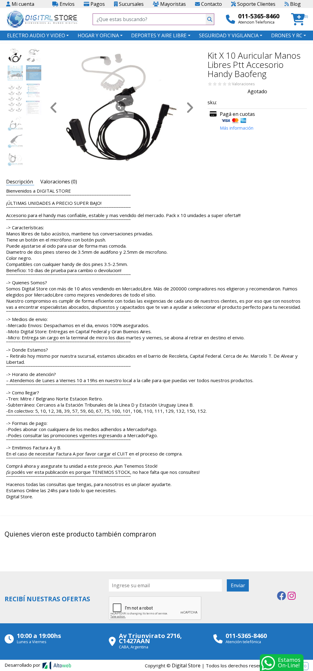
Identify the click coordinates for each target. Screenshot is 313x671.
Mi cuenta (22, 4)
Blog (295, 4)
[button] (299, 19)
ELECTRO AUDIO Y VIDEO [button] (36, 35)
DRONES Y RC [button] (286, 35)
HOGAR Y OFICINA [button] (98, 35)
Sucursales (131, 4)
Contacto (211, 4)
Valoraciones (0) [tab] (58, 181)
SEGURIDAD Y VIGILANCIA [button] (229, 35)
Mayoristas (172, 4)
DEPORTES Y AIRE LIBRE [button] (158, 35)
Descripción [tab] (20, 181)
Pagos (97, 4)
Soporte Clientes (255, 4)
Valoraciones (243, 84)
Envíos (66, 4)
